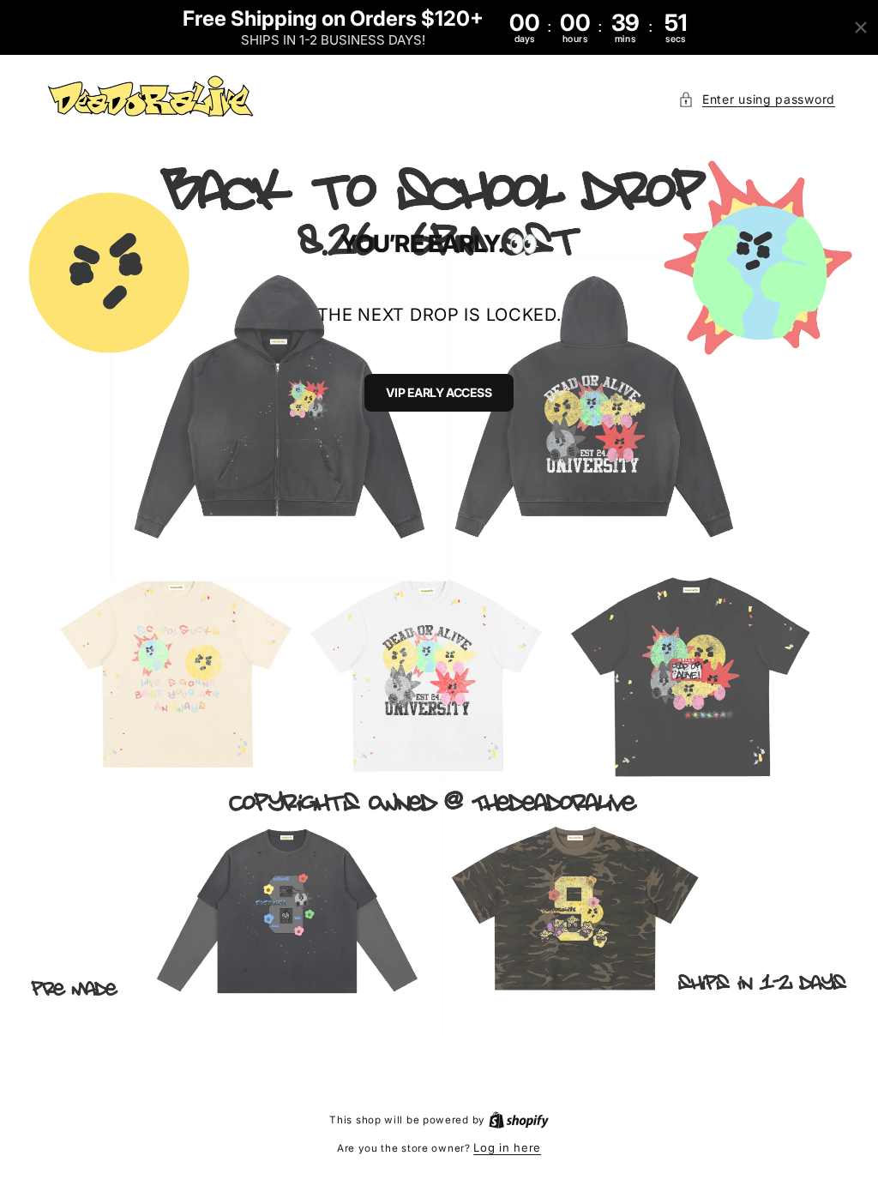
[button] (756, 99)
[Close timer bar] (861, 27)
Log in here (507, 1147)
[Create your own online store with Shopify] (519, 1119)
